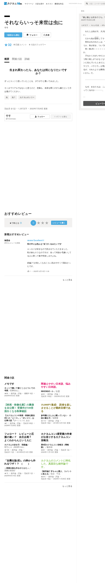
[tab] (7, 60)
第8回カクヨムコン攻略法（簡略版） (55, 445)
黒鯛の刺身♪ (9, 470)
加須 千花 (55, 473)
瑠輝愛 (55, 417)
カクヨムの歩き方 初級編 (15, 444)
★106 (6, 450)
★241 (43, 476)
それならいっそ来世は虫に (33, 22)
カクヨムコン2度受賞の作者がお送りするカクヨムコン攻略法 (56, 437)
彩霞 (58, 391)
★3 (5, 423)
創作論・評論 (16, 393)
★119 (43, 421)
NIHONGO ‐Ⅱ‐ (47, 391)
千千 (6, 27)
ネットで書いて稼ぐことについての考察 (19, 389)
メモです (9, 383)
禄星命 (7, 240)
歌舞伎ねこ (15, 390)
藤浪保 (49, 447)
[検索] (86, 3)
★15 (6, 473)
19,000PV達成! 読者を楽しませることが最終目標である (56, 408)
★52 (43, 394)
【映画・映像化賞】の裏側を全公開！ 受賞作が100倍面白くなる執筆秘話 (19, 408)
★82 (43, 450)
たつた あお (25, 420)
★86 (6, 393)
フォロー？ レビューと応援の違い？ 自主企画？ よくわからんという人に (19, 437)
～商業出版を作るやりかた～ (16, 468)
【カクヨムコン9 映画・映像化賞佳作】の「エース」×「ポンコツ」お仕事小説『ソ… (19, 418)
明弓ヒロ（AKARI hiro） (14, 447)
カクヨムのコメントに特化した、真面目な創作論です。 (56, 463)
